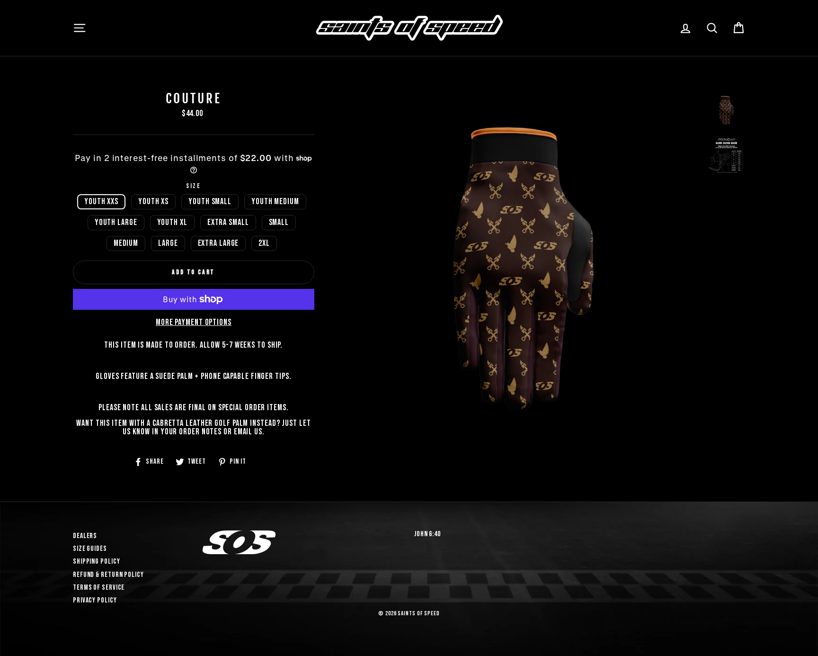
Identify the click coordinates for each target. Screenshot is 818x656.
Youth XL (172, 222)
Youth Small (209, 202)
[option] (523, 269)
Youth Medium (275, 202)
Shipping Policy (96, 561)
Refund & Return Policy (108, 574)
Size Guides (90, 548)
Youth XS (153, 202)
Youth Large (116, 222)
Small (279, 222)
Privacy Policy (95, 600)
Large (168, 243)
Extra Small (228, 222)
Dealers (85, 535)
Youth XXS (101, 202)
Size (194, 186)
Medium (126, 243)
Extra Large (218, 243)
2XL (264, 243)
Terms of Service (98, 587)
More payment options (193, 322)
